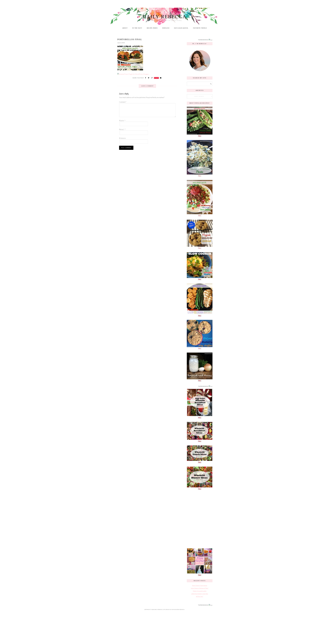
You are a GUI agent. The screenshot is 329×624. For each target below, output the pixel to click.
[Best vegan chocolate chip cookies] (199, 246)
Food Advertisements (202, 39)
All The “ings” (199, 596)
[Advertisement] (199, 518)
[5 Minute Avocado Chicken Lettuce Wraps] (199, 133)
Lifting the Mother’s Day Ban (199, 593)
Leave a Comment (147, 86)
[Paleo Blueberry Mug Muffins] (199, 346)
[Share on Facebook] (145, 77)
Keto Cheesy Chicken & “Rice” (199, 588)
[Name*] (147, 120)
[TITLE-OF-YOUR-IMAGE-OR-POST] (199, 415)
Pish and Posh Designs (178, 609)
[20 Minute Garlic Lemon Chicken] (199, 313)
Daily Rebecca (165, 16)
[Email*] (147, 129)
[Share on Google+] (152, 77)
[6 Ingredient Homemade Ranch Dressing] (199, 378)
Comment (122, 102)
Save (157, 78)
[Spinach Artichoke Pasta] (199, 173)
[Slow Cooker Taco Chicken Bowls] (199, 277)
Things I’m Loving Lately (199, 591)
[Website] (147, 138)
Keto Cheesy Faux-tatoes (199, 585)
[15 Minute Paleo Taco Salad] (199, 213)
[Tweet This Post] (149, 77)
